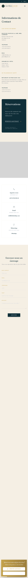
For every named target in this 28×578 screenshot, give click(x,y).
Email (3, 277)
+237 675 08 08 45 (6, 46)
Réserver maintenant (15, 569)
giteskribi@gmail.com (6, 56)
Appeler (15, 573)
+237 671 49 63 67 (6, 89)
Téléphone (4, 285)
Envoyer (14, 315)
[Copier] (2, 246)
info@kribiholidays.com (6, 55)
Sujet (3, 292)
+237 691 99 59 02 (6, 91)
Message (4, 300)
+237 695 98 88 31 (6, 48)
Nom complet (5, 270)
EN (25, 1)
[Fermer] (24, 562)
